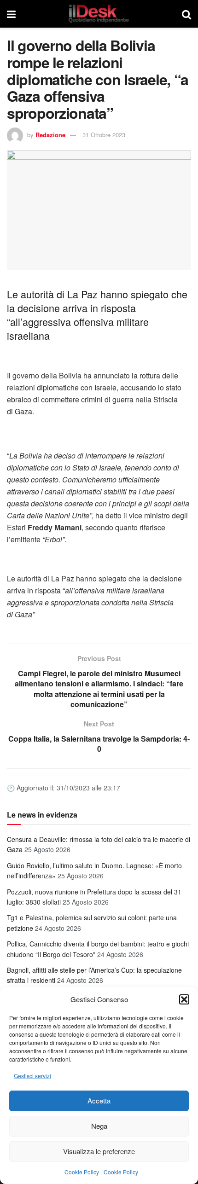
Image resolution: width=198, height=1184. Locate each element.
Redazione (50, 134)
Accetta (99, 1100)
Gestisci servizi (32, 1076)
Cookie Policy (81, 1172)
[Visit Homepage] (99, 14)
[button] (184, 999)
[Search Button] (186, 14)
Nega (99, 1126)
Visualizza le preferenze (99, 1151)
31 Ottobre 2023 (103, 134)
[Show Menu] (11, 14)
